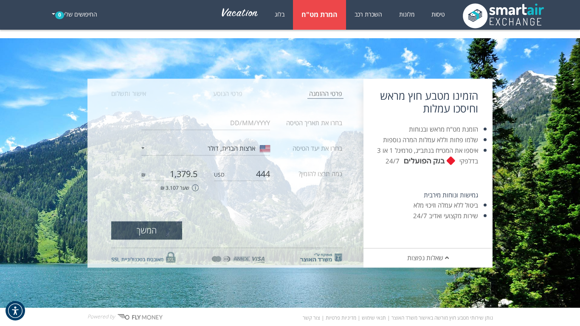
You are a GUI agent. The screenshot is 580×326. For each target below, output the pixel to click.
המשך (147, 230)
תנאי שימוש (374, 318)
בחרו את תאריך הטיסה (314, 122)
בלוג (279, 14)
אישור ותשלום (128, 93)
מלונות (406, 14)
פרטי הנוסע (227, 93)
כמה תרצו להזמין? (320, 173)
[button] (15, 310)
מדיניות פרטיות (341, 318)
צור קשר (311, 318)
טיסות (438, 14)
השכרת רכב (368, 14)
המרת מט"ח (319, 15)
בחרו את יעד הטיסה (317, 148)
